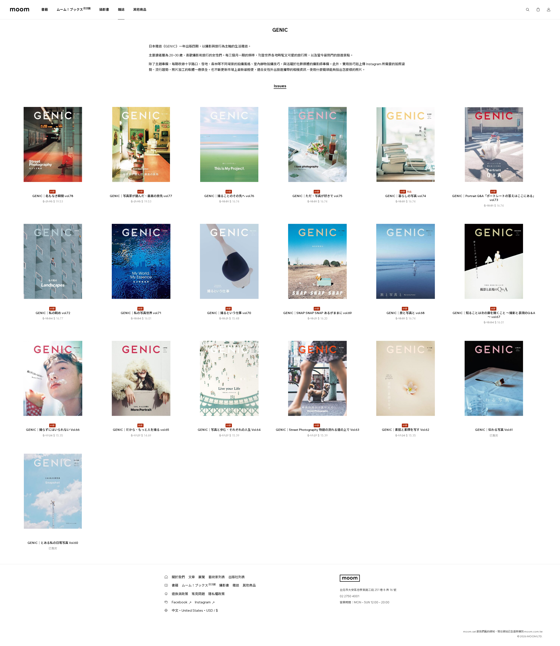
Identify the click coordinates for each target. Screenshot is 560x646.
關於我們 (178, 577)
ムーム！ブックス (74, 9)
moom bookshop (19, 9)
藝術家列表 (216, 577)
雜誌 (121, 9)
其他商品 (139, 9)
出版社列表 (236, 577)
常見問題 (198, 594)
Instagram (203, 602)
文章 (191, 577)
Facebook (179, 602)
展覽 (201, 577)
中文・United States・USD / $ (195, 610)
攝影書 (104, 9)
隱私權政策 (216, 594)
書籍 (44, 9)
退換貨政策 (180, 594)
